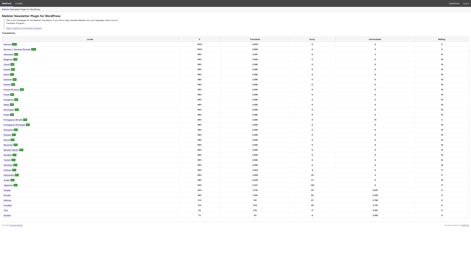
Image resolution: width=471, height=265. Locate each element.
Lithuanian (8, 54)
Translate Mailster (16, 225)
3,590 (255, 59)
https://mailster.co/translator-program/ (24, 28)
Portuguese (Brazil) (13, 120)
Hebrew (7, 200)
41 (312, 180)
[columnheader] (90, 39)
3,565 (375, 215)
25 (312, 175)
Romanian (8, 130)
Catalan (7, 190)
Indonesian (9, 175)
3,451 (255, 185)
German (7, 44)
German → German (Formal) (17, 49)
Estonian (8, 79)
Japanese (8, 185)
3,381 (375, 210)
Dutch (6, 74)
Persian (7, 195)
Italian (6, 104)
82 (312, 195)
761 (255, 200)
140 (312, 185)
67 (312, 200)
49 (312, 205)
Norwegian (9, 109)
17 (442, 170)
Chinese (8, 170)
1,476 (255, 190)
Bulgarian (8, 59)
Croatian (8, 205)
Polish (6, 114)
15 (442, 54)
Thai (6, 210)
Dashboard (454, 3)
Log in (466, 3)
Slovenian (8, 145)
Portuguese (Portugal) (14, 125)
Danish (7, 69)
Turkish (7, 160)
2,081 (375, 190)
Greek (6, 94)
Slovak (7, 140)
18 (442, 59)
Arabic (7, 180)
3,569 (255, 175)
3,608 (255, 44)
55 (312, 190)
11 (442, 175)
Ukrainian (8, 165)
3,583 (255, 170)
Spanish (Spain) (11, 150)
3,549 (255, 180)
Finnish (7, 84)
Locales (18, 3)
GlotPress (6, 3)
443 (255, 205)
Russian (7, 135)
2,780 (375, 200)
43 (255, 215)
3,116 (375, 205)
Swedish (8, 155)
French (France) (11, 89)
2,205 (375, 195)
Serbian (7, 215)
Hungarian (8, 99)
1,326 (255, 195)
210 (255, 210)
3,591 (255, 54)
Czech (7, 64)
